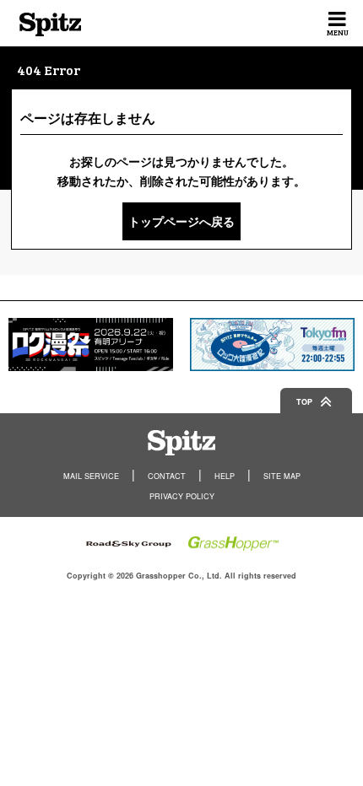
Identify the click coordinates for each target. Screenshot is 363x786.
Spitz (50, 24)
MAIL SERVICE (91, 476)
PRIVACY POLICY (181, 496)
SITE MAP (282, 476)
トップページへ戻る (181, 221)
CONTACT (167, 476)
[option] (91, 344)
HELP (224, 476)
